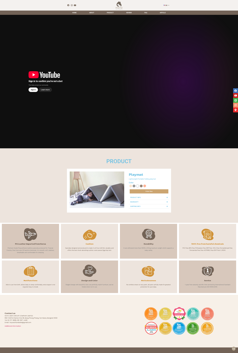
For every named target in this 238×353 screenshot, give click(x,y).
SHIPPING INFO (135, 206)
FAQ (145, 13)
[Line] (235, 100)
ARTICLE (163, 13)
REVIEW (129, 13)
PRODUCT (110, 13)
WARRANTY (134, 202)
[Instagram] (71, 5)
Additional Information (13, 326)
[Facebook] (68, 5)
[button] (149, 197)
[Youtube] (75, 5)
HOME (74, 13)
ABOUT (91, 13)
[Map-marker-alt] (235, 110)
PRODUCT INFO (135, 197)
